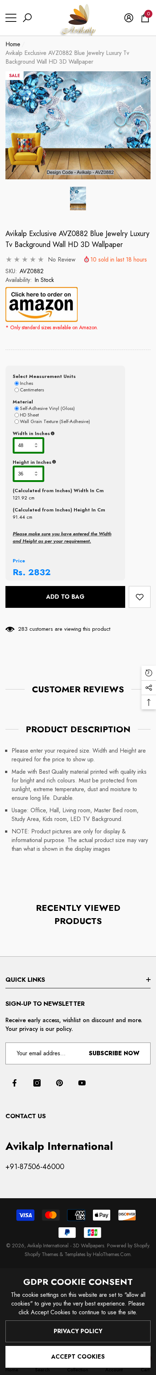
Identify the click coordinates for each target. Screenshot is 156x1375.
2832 (39, 572)
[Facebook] (14, 1083)
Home (12, 44)
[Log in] (128, 17)
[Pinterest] (59, 1083)
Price (19, 560)
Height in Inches (65, 462)
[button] (27, 17)
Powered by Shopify (128, 1245)
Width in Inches (65, 433)
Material (23, 401)
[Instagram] (37, 1083)
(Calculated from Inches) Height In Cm (59, 509)
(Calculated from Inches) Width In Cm (58, 490)
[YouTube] (82, 1083)
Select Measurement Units (44, 376)
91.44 (19, 517)
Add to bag (65, 597)
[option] (78, 125)
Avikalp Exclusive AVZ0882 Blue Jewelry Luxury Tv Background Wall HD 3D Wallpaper (77, 239)
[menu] (10, 17)
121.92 (20, 497)
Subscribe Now (114, 1053)
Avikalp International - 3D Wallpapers (65, 1245)
